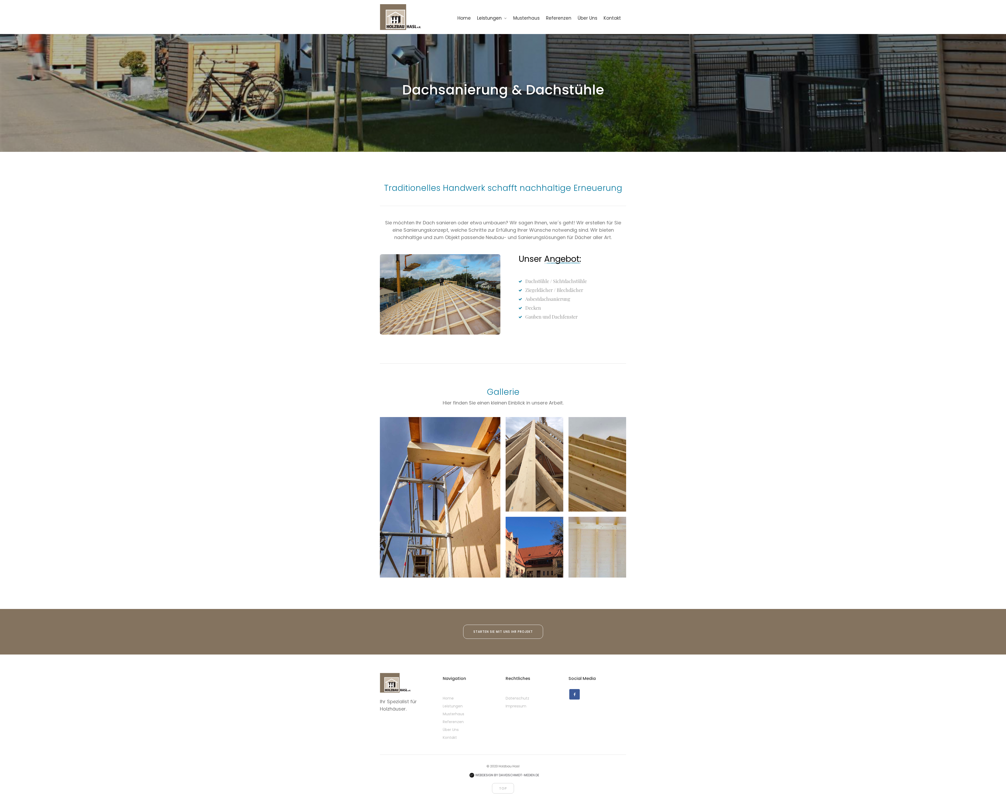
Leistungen (453, 706)
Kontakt (450, 737)
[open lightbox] (440, 497)
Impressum (516, 706)
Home (448, 698)
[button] (494, 18)
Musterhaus (453, 714)
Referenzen (453, 721)
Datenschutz (517, 698)
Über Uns (451, 729)
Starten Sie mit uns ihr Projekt (503, 631)
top (503, 788)
